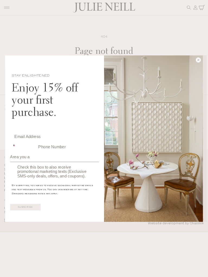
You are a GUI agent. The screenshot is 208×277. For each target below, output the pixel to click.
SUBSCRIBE (25, 207)
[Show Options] (95, 155)
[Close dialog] (188, 60)
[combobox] (23, 145)
